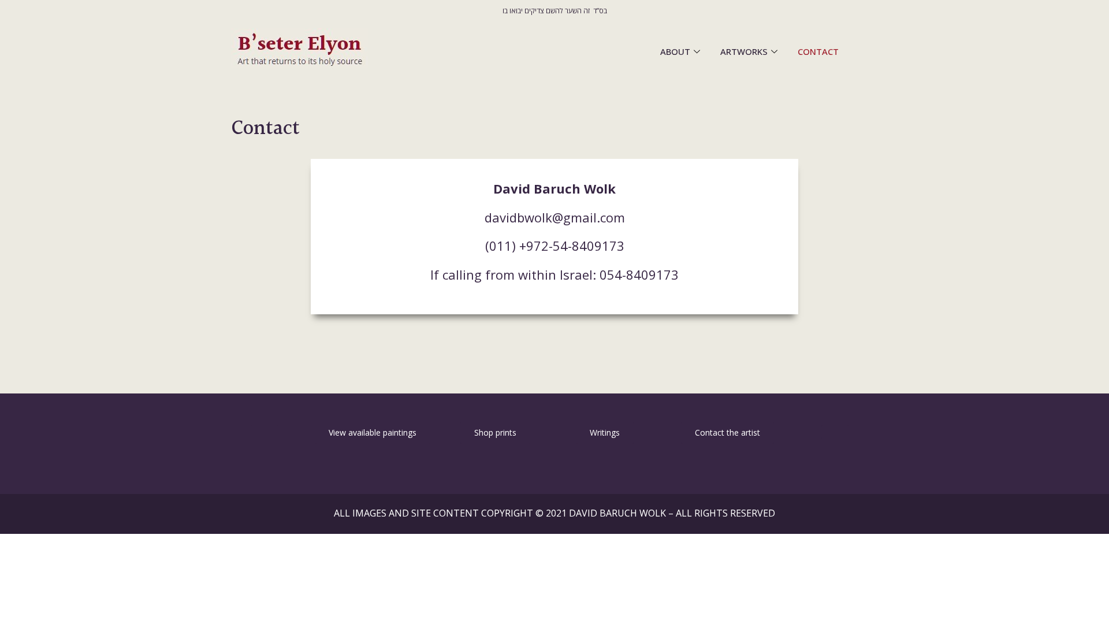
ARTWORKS (744, 51)
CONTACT (818, 51)
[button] (264, 432)
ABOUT (675, 51)
